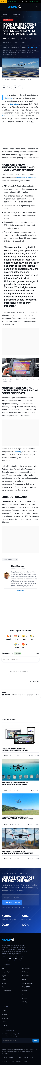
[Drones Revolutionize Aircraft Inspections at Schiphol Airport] (20, 769)
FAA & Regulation (27, 983)
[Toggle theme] (37, 6)
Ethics (4, 1022)
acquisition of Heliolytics (26, 178)
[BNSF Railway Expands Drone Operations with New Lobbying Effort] (20, 838)
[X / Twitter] (4, 958)
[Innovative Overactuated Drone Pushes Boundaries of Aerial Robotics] (20, 804)
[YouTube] (15, 958)
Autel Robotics (6, 972)
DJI (3, 968)
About (4, 1010)
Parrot (4, 979)
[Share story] (9, 87)
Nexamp (18, 451)
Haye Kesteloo (17, 566)
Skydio (4, 976)
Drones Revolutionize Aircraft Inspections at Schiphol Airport (15, 783)
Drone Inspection (10, 559)
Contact (4, 1014)
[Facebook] (10, 958)
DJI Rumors (25, 976)
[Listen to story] (15, 87)
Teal (3, 987)
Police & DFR (26, 987)
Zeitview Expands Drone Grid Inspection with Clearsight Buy (15, 749)
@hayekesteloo (28, 586)
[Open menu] (4, 6)
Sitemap (19, 1061)
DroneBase (16, 14)
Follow (20, 590)
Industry (24, 1002)
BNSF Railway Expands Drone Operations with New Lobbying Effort (17, 852)
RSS (25, 1061)
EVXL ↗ (4, 1025)
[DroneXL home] (14, 7)
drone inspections (9, 116)
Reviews (24, 998)
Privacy (5, 1061)
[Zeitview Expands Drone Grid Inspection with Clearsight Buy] (20, 735)
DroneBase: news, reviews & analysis (26, 695)
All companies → (7, 990)
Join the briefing (12, 902)
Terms (12, 1061)
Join (35, 1040)
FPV (23, 994)
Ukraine (24, 990)
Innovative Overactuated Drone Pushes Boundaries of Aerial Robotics (17, 818)
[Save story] (4, 87)
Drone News (26, 968)
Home (5, 14)
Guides (24, 979)
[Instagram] (21, 958)
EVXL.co (16, 581)
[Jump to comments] (20, 87)
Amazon (4, 983)
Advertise (5, 1018)
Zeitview (8, 98)
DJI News (25, 972)
